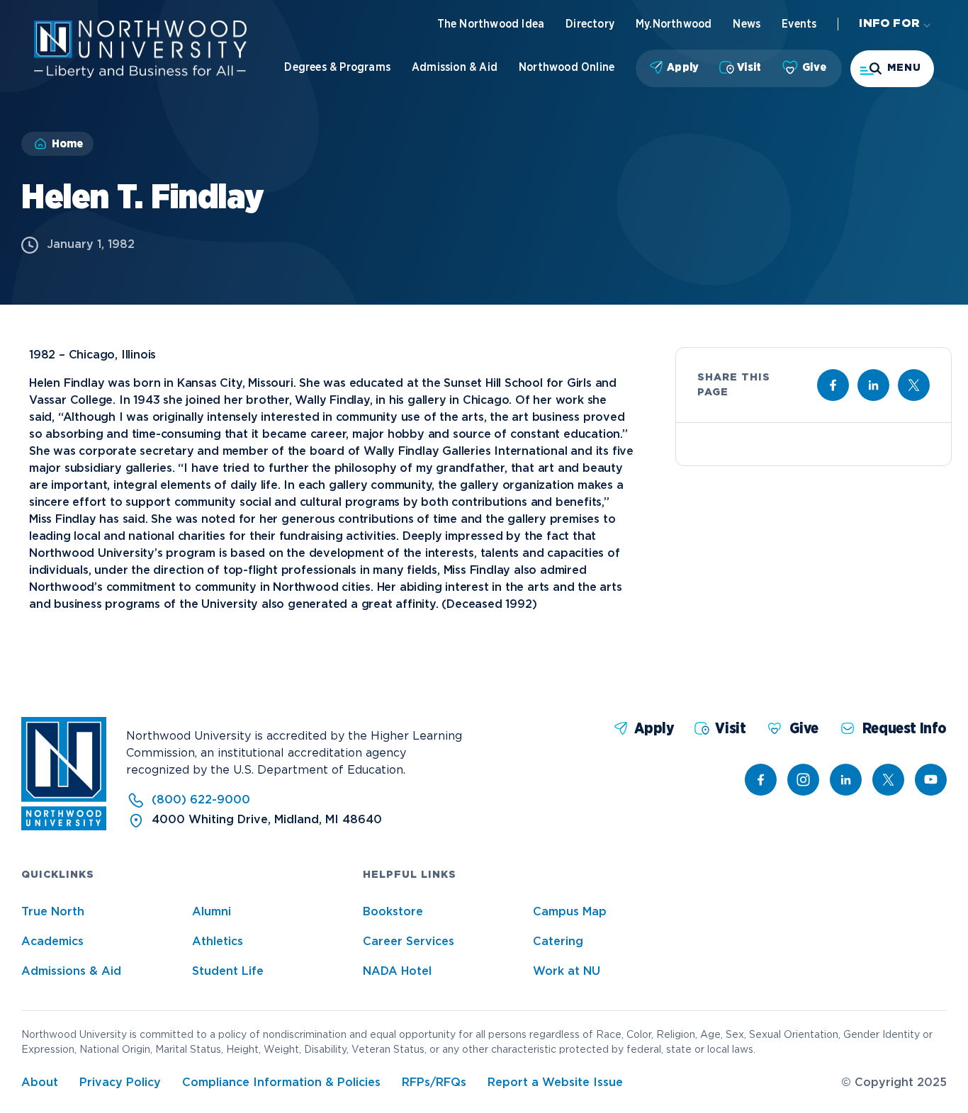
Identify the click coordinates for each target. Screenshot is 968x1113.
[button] (892, 68)
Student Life (228, 971)
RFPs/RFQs (434, 1083)
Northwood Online (566, 67)
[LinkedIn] (846, 780)
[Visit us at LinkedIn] (873, 385)
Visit (749, 67)
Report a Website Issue (555, 1083)
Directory (589, 24)
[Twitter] (888, 780)
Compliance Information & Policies (281, 1083)
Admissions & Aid (71, 971)
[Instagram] (803, 780)
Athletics (217, 942)
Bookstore (393, 912)
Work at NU (566, 971)
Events (799, 24)
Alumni (211, 912)
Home (67, 143)
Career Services (408, 942)
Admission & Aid (454, 67)
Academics (52, 942)
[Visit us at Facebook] (833, 385)
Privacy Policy (120, 1083)
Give (814, 67)
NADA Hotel (397, 971)
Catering (558, 942)
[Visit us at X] (914, 385)
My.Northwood (673, 24)
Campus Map (570, 912)
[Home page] (140, 74)
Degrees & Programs (337, 67)
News (746, 24)
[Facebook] (761, 780)
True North (52, 912)
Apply (683, 67)
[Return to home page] (63, 827)
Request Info (904, 728)
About (39, 1083)
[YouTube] (931, 780)
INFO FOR (889, 23)
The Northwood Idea (491, 24)
